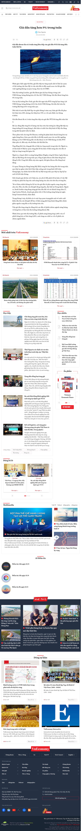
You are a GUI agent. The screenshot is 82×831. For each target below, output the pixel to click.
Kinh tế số (31, 14)
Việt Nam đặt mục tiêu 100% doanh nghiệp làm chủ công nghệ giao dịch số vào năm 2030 (69, 360)
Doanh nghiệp (60, 14)
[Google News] (78, 2)
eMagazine (74, 504)
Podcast (59, 504)
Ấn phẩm (68, 371)
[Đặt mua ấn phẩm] (75, 7)
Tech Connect (40, 2)
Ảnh (3, 782)
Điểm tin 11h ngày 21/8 (20, 575)
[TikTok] (74, 2)
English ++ (51, 2)
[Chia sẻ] (67, 39)
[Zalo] (66, 2)
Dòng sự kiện (40, 657)
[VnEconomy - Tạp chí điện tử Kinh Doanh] (40, 748)
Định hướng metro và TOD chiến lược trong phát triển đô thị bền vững (19, 686)
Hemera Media (28, 822)
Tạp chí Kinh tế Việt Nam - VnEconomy (68, 824)
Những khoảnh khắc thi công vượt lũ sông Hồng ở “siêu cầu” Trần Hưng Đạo (9, 621)
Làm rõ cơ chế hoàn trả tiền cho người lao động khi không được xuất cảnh (69, 645)
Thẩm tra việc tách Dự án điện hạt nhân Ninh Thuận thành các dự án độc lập (69, 329)
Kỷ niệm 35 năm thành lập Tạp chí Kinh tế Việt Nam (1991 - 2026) (59, 686)
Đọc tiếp (7, 313)
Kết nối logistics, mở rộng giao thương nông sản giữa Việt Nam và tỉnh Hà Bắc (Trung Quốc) (36, 427)
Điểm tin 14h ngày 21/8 (20, 564)
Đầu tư (15, 14)
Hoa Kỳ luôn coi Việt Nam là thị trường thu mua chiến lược (69, 319)
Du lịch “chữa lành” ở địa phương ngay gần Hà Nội (69, 620)
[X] (63, 2)
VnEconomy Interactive (52, 729)
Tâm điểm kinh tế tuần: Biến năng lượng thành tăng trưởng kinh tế (65, 526)
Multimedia (8, 505)
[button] (25, 495)
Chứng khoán (5, 2)
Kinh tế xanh (40, 14)
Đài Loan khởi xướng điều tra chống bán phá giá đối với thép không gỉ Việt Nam (70, 348)
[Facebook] (59, 2)
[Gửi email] (60, 39)
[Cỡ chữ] (17, 39)
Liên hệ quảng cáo (60, 798)
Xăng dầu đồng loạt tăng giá (34, 376)
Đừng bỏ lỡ (8, 461)
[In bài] (13, 39)
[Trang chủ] (2, 14)
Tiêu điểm (8, 14)
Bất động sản (71, 14)
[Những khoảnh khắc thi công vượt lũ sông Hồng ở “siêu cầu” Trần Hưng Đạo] (10, 610)
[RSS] (29, 809)
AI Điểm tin (40, 558)
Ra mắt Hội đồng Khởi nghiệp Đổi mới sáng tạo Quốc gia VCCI (36, 398)
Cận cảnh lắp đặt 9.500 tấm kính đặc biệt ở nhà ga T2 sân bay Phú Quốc (10, 645)
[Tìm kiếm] (6, 8)
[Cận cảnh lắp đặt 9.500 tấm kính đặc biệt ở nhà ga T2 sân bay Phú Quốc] (10, 635)
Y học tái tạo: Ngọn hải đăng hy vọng (65, 549)
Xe (25, 2)
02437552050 (48, 794)
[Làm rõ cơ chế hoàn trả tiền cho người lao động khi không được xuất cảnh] (70, 635)
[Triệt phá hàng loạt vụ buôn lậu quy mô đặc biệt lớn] (40, 615)
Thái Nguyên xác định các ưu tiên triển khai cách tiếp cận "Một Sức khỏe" (36, 352)
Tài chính (23, 14)
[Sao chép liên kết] (64, 39)
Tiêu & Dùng (17, 2)
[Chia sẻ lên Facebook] (54, 39)
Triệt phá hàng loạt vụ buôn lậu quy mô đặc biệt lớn (40, 629)
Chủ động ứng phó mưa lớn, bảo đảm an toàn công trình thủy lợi (36, 318)
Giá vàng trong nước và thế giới (14, 729)
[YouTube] (70, 2)
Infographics (66, 504)
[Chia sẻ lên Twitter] (57, 39)
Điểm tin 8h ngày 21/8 (20, 586)
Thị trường (50, 14)
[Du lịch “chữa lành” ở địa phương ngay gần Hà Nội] (70, 610)
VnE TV (30, 2)
